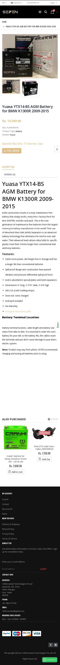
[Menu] (40, 12)
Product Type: (8, 131)
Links (52, 3)
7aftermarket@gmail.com (13, 611)
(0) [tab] (9, 174)
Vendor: (5, 134)
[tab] (8, 167)
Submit (43, 569)
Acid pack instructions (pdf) (18, 311)
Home (4, 22)
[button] (49, 419)
